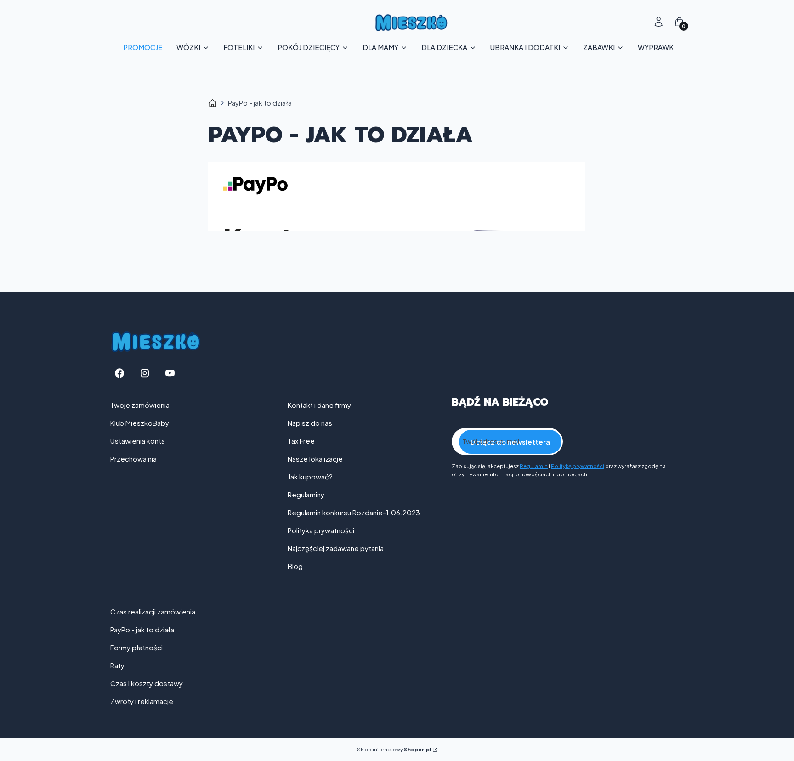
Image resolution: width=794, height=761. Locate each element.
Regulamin (534, 466)
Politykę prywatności (577, 466)
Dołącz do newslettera (510, 441)
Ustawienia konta (137, 440)
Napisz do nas (310, 422)
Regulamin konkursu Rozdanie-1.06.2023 (354, 512)
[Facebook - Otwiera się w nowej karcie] (119, 373)
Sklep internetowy (394, 749)
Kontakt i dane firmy (319, 404)
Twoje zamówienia (140, 404)
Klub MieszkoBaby (139, 422)
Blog (295, 566)
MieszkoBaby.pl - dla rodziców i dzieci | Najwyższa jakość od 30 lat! (212, 103)
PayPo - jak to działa (142, 629)
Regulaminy (306, 494)
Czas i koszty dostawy (146, 683)
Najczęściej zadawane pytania (336, 548)
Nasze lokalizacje (315, 458)
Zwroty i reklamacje (141, 701)
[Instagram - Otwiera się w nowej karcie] (145, 373)
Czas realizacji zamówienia (152, 611)
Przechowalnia (133, 458)
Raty (117, 665)
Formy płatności (136, 647)
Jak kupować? (310, 476)
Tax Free (301, 440)
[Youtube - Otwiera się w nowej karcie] (170, 373)
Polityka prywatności (321, 530)
